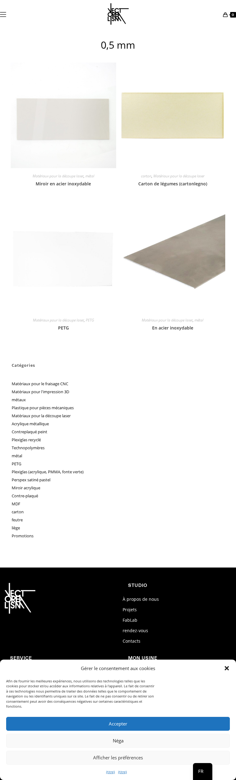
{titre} (110, 772)
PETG (90, 320)
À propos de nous (141, 599)
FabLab (130, 620)
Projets (130, 609)
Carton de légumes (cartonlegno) (172, 184)
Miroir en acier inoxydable (63, 184)
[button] (227, 668)
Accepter (118, 724)
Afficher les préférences (118, 757)
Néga (118, 741)
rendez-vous (135, 630)
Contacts (131, 641)
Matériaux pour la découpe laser (58, 176)
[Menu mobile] (3, 14)
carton (146, 176)
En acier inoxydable (172, 328)
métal (89, 176)
